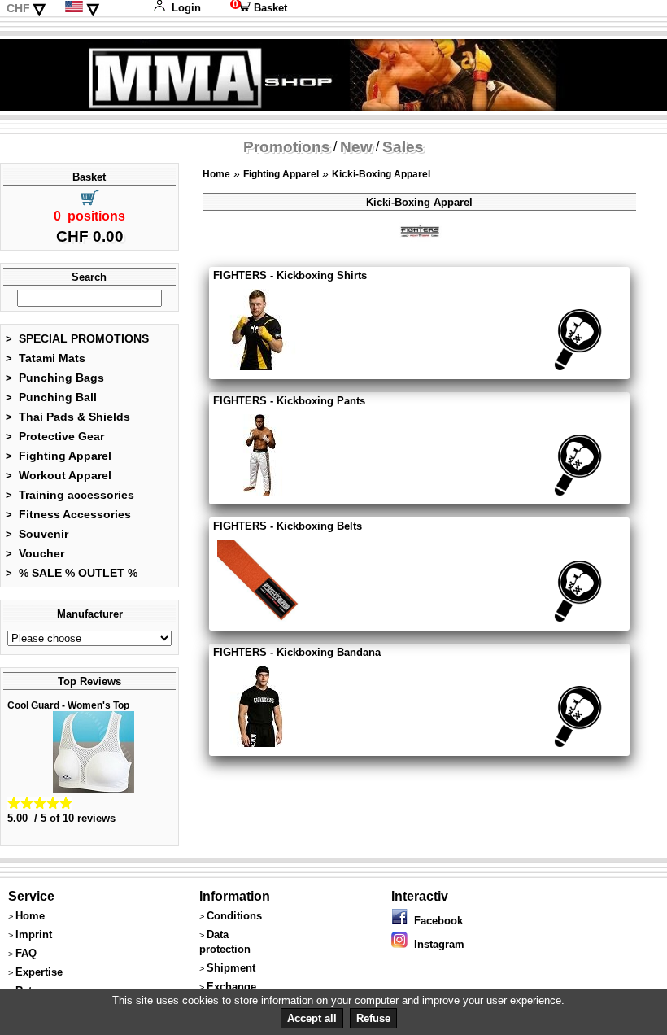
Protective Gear (55, 436)
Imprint (33, 934)
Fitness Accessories (68, 514)
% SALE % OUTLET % (71, 572)
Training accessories (70, 494)
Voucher (35, 553)
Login (186, 8)
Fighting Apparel (58, 455)
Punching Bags (55, 377)
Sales (403, 146)
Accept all (312, 1018)
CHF (18, 8)
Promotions (286, 146)
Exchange (231, 986)
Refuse (373, 1018)
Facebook (435, 921)
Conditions (234, 916)
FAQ (26, 953)
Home (216, 174)
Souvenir (37, 533)
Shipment (231, 968)
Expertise (39, 972)
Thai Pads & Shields (68, 416)
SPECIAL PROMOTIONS (77, 338)
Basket (258, 8)
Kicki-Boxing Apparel (381, 174)
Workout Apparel (58, 475)
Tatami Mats (45, 358)
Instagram (436, 944)
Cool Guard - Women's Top (68, 705)
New (356, 146)
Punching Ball (51, 397)
